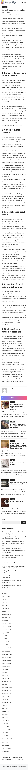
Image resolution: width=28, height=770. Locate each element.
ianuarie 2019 (6, 715)
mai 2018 (5, 718)
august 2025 (6, 633)
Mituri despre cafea (16, 502)
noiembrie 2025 (7, 624)
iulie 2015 (5, 742)
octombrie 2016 (7, 730)
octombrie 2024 (7, 660)
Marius (4, 571)
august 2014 (6, 751)
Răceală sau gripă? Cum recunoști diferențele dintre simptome (12, 556)
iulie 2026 (5, 599)
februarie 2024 (6, 681)
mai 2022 (5, 709)
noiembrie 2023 (7, 687)
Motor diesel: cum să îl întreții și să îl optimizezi (14, 567)
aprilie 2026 (5, 608)
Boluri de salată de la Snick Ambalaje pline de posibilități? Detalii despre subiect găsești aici (18, 445)
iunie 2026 (5, 602)
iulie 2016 (5, 733)
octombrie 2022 (7, 702)
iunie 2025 (5, 636)
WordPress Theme (16, 766)
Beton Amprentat (7, 566)
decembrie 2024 (7, 654)
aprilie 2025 (5, 642)
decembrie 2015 (7, 739)
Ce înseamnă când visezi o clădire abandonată (18, 483)
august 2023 (6, 696)
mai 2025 (5, 639)
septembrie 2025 (7, 630)
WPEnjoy (24, 766)
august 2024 (6, 666)
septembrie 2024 (7, 663)
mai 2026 (5, 605)
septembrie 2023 (7, 693)
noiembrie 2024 (7, 657)
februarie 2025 (6, 648)
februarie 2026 (6, 614)
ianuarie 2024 (6, 684)
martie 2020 (5, 712)
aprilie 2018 (5, 721)
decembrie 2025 (7, 621)
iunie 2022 (5, 705)
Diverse (5, 7)
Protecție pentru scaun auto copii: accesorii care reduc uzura (18, 425)
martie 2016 (5, 736)
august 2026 (6, 596)
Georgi (11, 389)
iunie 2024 (5, 672)
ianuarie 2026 (6, 618)
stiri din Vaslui (11, 757)
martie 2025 (5, 645)
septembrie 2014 (7, 748)
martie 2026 (5, 611)
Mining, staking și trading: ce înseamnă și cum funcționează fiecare (14, 538)
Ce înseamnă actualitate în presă (18, 463)
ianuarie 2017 (6, 727)
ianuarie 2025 (6, 651)
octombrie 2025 (7, 627)
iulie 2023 (5, 699)
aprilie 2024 (5, 678)
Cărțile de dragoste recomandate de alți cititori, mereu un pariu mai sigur (18, 407)
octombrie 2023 (7, 690)
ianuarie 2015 (6, 745)
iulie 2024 (5, 669)
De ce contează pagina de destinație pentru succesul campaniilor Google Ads (13, 543)
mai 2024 (5, 675)
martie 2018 (5, 724)
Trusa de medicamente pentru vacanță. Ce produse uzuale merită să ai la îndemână (13, 550)
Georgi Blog (8, 766)
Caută (4, 519)
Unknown (5, 581)
